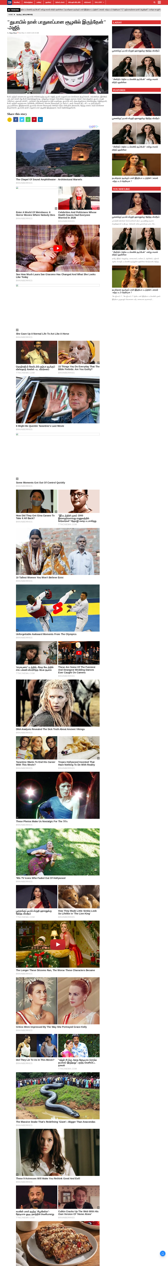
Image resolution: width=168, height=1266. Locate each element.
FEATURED (119, 90)
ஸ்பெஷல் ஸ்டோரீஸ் (74, 2)
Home (11, 14)
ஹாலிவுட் (49, 2)
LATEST (117, 22)
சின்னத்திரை (28, 2)
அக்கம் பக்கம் (59, 2)
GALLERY (98, 2)
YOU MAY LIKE (121, 189)
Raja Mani (13, 33)
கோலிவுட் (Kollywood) (25, 14)
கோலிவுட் (17, 2)
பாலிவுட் (39, 2)
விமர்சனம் (87, 2)
